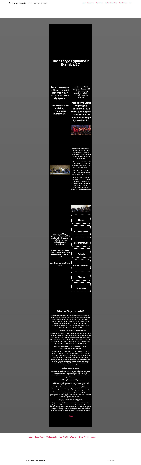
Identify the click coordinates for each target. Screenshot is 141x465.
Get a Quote (90, 3)
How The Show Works (111, 3)
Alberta (81, 277)
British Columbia (81, 265)
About (130, 3)
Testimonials (99, 3)
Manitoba (81, 288)
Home (83, 3)
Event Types (122, 3)
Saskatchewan (81, 242)
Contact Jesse (81, 231)
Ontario (81, 254)
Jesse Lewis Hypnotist (17, 3)
